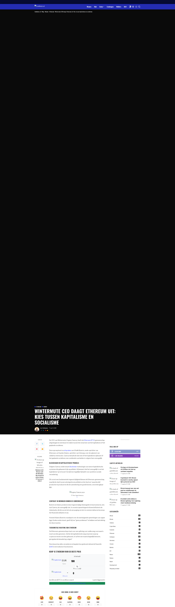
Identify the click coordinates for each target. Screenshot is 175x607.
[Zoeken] (139, 6)
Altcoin (111, 516)
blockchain (73, 467)
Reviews (111, 558)
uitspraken (67, 450)
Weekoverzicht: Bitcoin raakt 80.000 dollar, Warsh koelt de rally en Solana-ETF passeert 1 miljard (39, 475)
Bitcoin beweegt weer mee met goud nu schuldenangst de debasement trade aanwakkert (130, 490)
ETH (92, 440)
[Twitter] (43, 430)
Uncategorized (113, 565)
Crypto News (113, 526)
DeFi (51, 547)
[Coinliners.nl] (42, 6)
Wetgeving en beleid (114, 568)
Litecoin (111, 544)
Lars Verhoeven (44, 428)
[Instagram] (125, 456)
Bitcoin (65, 576)
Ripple (111, 561)
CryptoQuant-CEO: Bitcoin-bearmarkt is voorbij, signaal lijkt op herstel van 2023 (129, 480)
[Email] (47, 430)
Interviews (112, 540)
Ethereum (38, 406)
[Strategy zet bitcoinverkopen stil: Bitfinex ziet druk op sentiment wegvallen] (114, 470)
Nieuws (45, 406)
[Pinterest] (45, 430)
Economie (112, 530)
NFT (110, 551)
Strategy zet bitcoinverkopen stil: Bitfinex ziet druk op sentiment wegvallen (129, 469)
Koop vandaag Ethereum (77, 583)
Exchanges (112, 537)
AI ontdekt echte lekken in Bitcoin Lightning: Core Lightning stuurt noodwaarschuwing (130, 501)
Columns (112, 523)
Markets (112, 547)
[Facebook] (41, 430)
